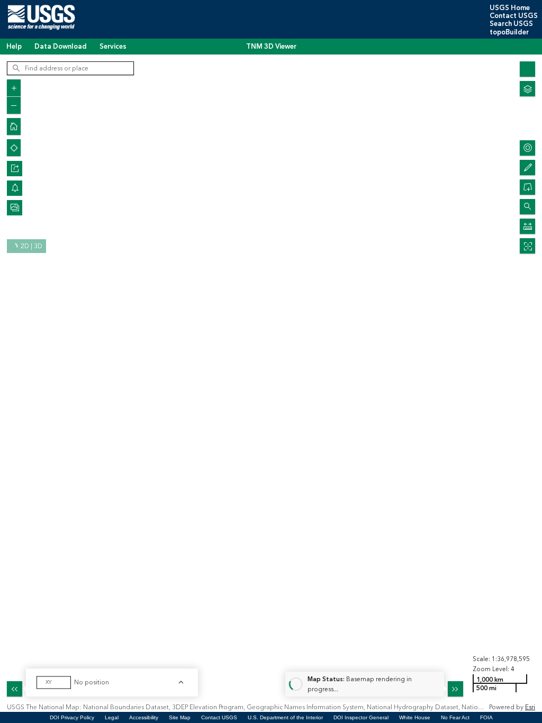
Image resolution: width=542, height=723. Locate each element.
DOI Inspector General (361, 717)
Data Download (60, 46)
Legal (112, 717)
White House (414, 717)
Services (113, 46)
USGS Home (510, 8)
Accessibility (143, 717)
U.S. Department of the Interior (285, 717)
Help (14, 46)
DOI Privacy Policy (72, 717)
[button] (14, 168)
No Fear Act (455, 717)
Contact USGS (514, 16)
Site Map (180, 717)
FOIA (486, 717)
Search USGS (511, 24)
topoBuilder (509, 32)
